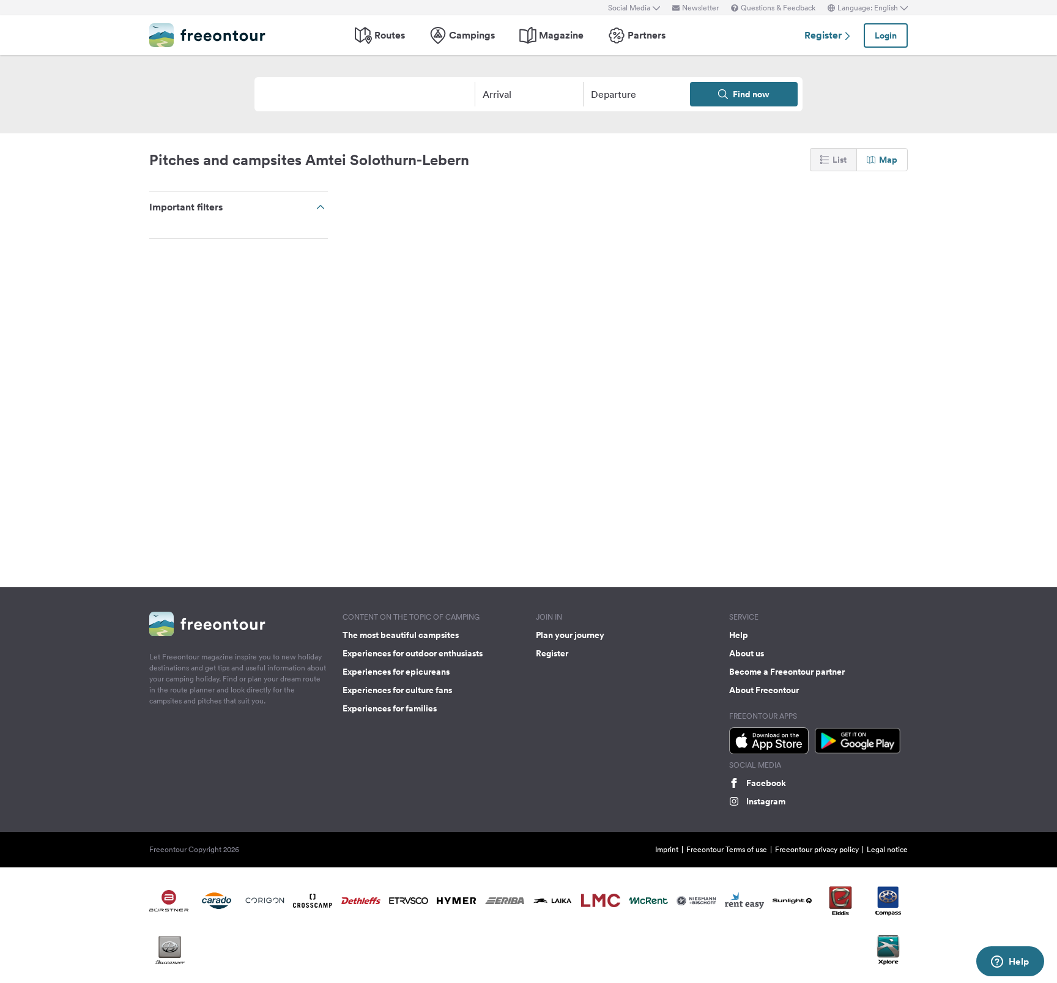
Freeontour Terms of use (726, 849)
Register (824, 35)
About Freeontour (764, 690)
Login (886, 35)
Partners (647, 35)
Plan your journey (570, 635)
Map (888, 160)
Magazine (561, 35)
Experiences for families (390, 708)
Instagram (765, 801)
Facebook (766, 783)
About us (746, 653)
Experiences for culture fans (397, 690)
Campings (472, 35)
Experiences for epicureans (396, 672)
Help (738, 635)
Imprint (666, 849)
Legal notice (887, 849)
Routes (389, 35)
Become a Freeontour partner (787, 672)
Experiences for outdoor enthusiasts (413, 653)
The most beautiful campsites (401, 635)
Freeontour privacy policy (817, 849)
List (840, 160)
